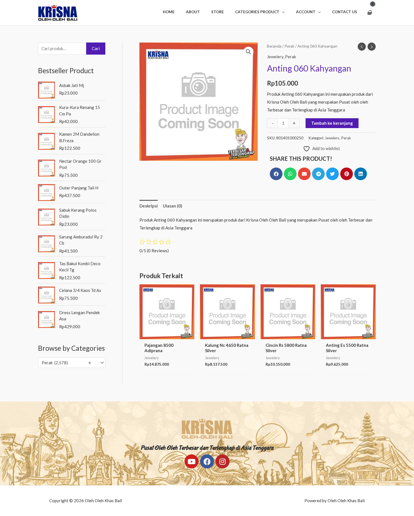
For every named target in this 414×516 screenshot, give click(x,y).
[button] (260, 11)
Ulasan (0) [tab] (172, 205)
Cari (96, 48)
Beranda (274, 46)
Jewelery (275, 56)
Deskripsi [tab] (148, 205)
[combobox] (71, 363)
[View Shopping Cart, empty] (369, 12)
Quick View (166, 334)
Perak (289, 46)
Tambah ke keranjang (332, 123)
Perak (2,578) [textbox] (66, 362)
